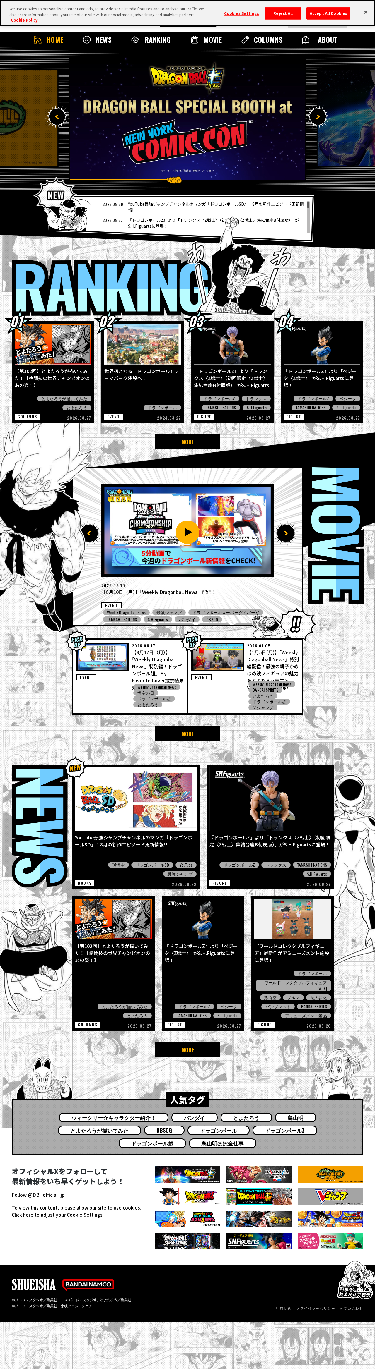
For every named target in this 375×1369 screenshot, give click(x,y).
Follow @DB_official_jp (38, 1194)
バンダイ (194, 1117)
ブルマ (293, 997)
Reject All (283, 13)
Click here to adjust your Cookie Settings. (58, 1214)
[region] (181, 217)
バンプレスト (278, 1006)
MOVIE (212, 39)
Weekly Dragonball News (126, 612)
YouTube (186, 865)
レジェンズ (166, 612)
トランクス (256, 398)
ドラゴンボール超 (154, 699)
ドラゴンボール (162, 407)
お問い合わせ (351, 1308)
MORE (187, 442)
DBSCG (201, 619)
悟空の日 (145, 693)
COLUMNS (268, 39)
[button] (57, 116)
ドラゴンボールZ (219, 398)
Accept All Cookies (328, 13)
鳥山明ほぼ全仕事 (223, 1143)
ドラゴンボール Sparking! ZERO (215, 612)
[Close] (365, 12)
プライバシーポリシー (315, 1308)
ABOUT (328, 39)
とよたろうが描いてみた (64, 398)
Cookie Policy (24, 20)
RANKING (158, 39)
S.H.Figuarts (257, 407)
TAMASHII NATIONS (221, 407)
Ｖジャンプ (263, 707)
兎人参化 (318, 997)
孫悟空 (118, 865)
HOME (55, 39)
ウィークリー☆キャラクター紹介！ (113, 1117)
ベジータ (348, 398)
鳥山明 (296, 1117)
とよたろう (77, 407)
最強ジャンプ (172, 619)
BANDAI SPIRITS (265, 690)
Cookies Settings (241, 13)
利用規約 (284, 1308)
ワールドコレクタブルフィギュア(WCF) (295, 985)
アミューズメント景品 (128, 619)
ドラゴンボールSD (152, 865)
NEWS (104, 39)
